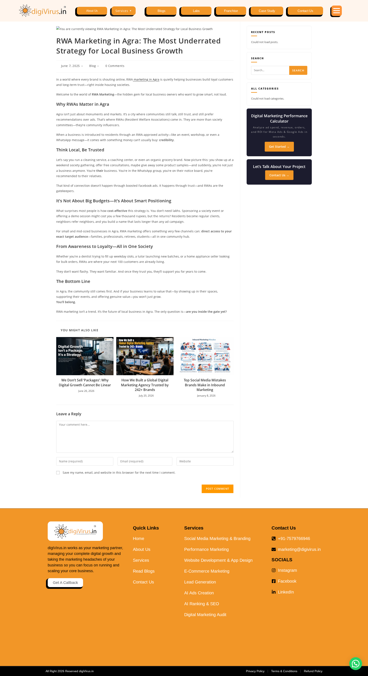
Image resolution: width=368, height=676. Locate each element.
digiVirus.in (86, 671)
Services (123, 11)
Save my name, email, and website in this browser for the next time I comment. (119, 472)
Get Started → (279, 147)
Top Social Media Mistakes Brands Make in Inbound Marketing (205, 385)
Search (298, 70)
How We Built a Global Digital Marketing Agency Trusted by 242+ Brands (145, 385)
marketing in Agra (146, 79)
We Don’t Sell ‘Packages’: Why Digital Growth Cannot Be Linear (85, 382)
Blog (92, 66)
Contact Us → (279, 175)
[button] (355, 663)
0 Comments (115, 66)
